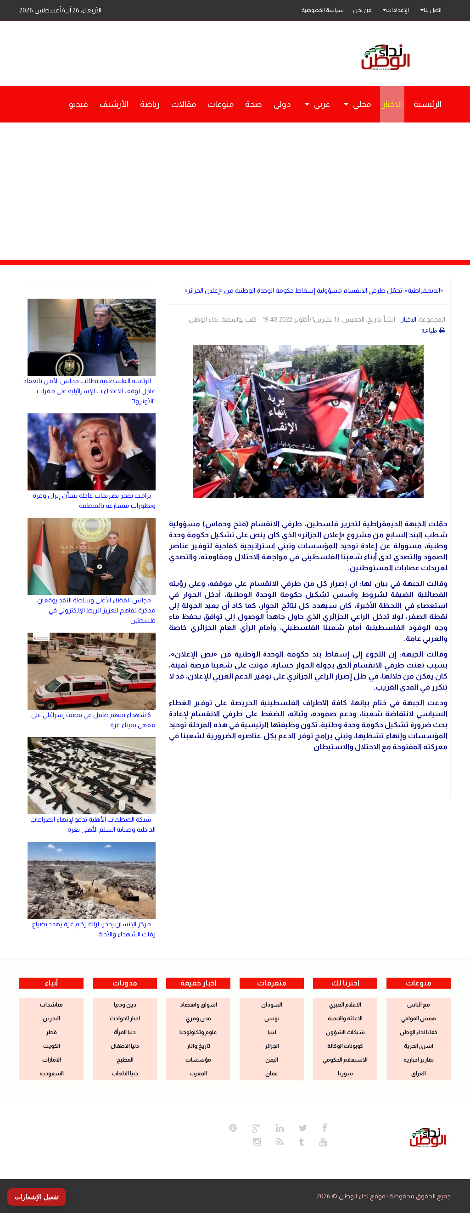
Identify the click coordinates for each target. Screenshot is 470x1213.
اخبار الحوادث (125, 1018)
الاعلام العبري (345, 1005)
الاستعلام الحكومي (345, 1060)
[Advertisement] (235, 191)
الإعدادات (397, 10)
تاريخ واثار (198, 1046)
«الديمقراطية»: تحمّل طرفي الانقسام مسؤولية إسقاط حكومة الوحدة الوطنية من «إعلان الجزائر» (314, 290)
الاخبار (408, 319)
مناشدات (51, 1005)
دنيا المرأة (125, 1032)
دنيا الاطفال (125, 1046)
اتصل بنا (433, 10)
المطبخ (125, 1060)
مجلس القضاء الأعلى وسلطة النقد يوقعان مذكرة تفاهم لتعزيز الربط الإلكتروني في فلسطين (96, 610)
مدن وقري (198, 1018)
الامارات (51, 1060)
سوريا (345, 1073)
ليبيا (272, 1032)
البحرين (51, 1018)
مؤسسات (198, 1060)
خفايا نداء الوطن (418, 1032)
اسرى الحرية (418, 1046)
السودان (271, 1005)
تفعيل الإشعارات (37, 1197)
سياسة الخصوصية (323, 10)
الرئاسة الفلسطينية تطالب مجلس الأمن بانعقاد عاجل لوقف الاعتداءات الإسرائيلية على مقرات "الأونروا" (89, 391)
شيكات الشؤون (345, 1032)
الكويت (51, 1046)
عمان (271, 1073)
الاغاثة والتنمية (345, 1018)
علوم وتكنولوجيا (198, 1032)
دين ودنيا (125, 1005)
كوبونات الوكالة (345, 1046)
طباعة (429, 330)
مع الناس (418, 1005)
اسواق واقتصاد (198, 1005)
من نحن (362, 10)
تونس (272, 1018)
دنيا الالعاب (125, 1073)
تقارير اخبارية (418, 1060)
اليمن (271, 1060)
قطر (51, 1032)
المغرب (198, 1073)
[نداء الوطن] (428, 1136)
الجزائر (272, 1046)
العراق (418, 1073)
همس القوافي (418, 1018)
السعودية (51, 1073)
